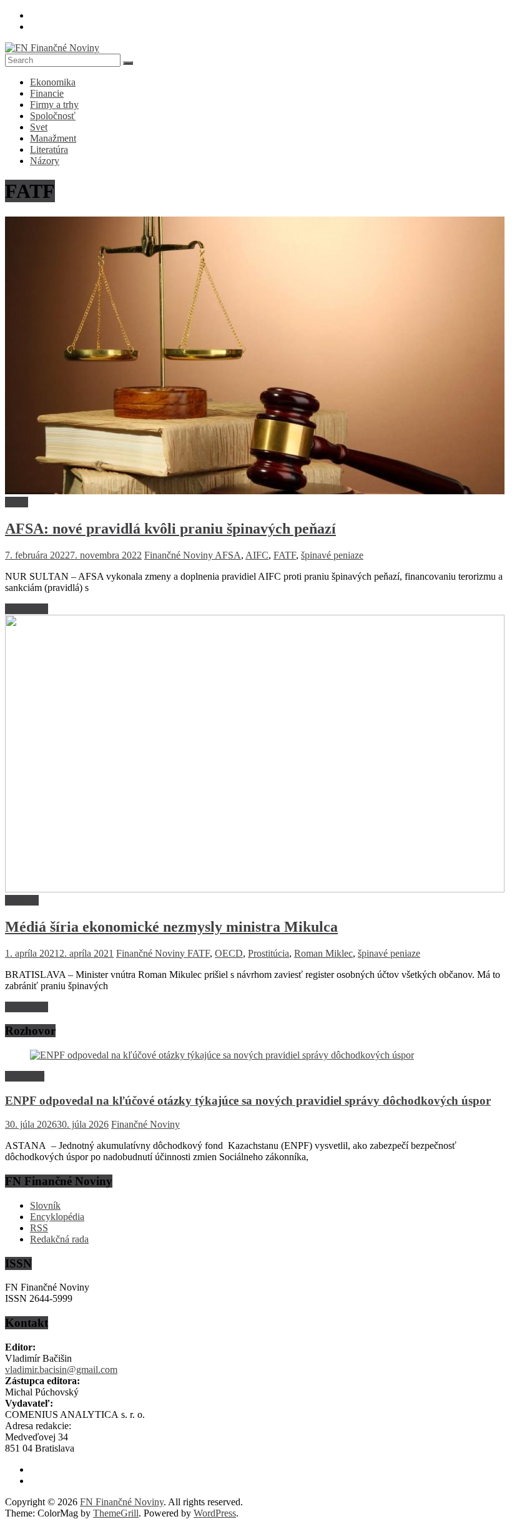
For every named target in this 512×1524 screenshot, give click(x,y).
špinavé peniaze (332, 555)
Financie (47, 93)
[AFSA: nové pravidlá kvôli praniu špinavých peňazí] (255, 491)
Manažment (53, 138)
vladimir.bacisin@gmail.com (61, 1369)
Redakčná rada (59, 1239)
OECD (229, 953)
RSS (39, 1228)
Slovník (45, 1205)
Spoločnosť (53, 115)
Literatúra (49, 149)
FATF (284, 555)
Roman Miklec (323, 953)
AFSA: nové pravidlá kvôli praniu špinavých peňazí (170, 528)
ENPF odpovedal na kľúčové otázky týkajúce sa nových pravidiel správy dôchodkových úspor (248, 1100)
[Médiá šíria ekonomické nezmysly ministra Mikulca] (255, 889)
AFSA (228, 555)
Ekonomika (53, 82)
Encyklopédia (57, 1216)
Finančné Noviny (179, 555)
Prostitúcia (268, 953)
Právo (16, 502)
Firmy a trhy (54, 104)
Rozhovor (24, 1076)
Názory (44, 160)
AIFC (256, 555)
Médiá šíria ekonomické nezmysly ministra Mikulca (171, 927)
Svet (38, 127)
